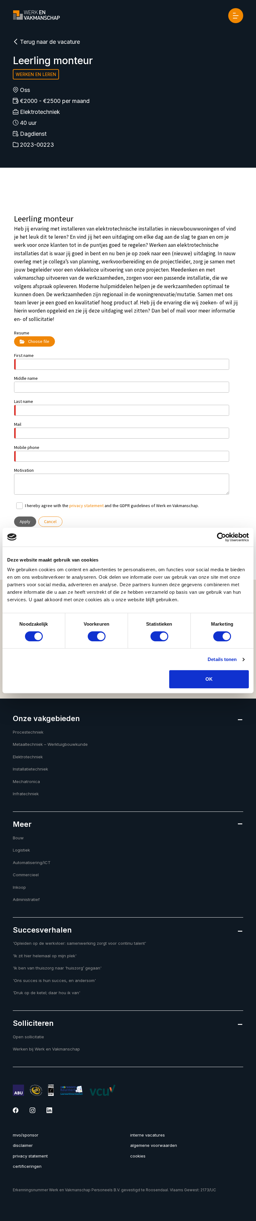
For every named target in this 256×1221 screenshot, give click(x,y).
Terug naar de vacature (49, 41)
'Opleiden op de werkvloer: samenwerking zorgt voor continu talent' (79, 943)
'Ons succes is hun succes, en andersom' (54, 980)
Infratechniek (26, 793)
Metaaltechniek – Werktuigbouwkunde (50, 744)
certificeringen (27, 1166)
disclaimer (23, 1145)
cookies (137, 1155)
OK (209, 679)
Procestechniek (28, 732)
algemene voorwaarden (153, 1145)
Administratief (26, 899)
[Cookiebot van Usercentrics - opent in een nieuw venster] (221, 537)
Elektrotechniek (28, 756)
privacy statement (30, 1155)
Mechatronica (26, 781)
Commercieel (26, 874)
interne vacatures (147, 1134)
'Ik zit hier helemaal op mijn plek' (44, 955)
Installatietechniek (30, 768)
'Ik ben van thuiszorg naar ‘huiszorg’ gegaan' (57, 967)
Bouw (18, 837)
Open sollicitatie (28, 1036)
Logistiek (21, 849)
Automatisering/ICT (32, 862)
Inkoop (19, 887)
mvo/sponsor (25, 1134)
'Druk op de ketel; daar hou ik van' (46, 992)
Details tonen (222, 659)
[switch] (97, 636)
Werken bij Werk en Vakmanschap (46, 1048)
